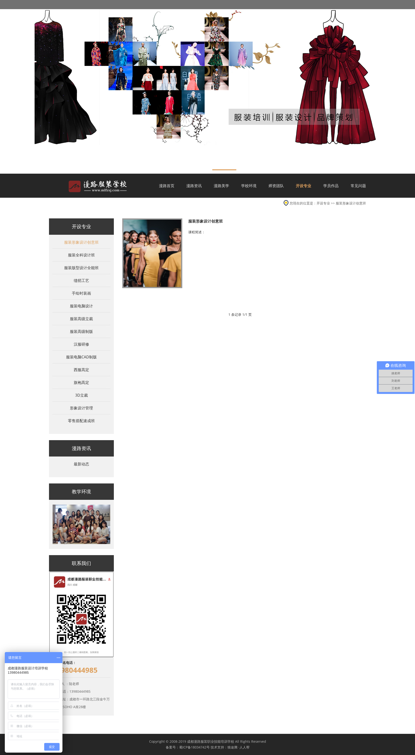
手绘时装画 (81, 293)
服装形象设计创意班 (351, 203)
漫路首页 (166, 185)
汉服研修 (81, 344)
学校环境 (248, 185)
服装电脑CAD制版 (81, 357)
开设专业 (303, 185)
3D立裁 (81, 395)
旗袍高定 (81, 382)
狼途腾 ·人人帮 (238, 747)
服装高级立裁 (81, 318)
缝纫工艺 (81, 280)
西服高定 (81, 369)
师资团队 (276, 185)
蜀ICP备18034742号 (194, 747)
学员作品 (331, 185)
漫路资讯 (194, 185)
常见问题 (358, 185)
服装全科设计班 (81, 255)
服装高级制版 (81, 331)
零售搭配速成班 (81, 420)
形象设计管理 (81, 408)
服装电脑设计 (81, 306)
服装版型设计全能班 (81, 267)
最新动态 (81, 464)
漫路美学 (221, 185)
